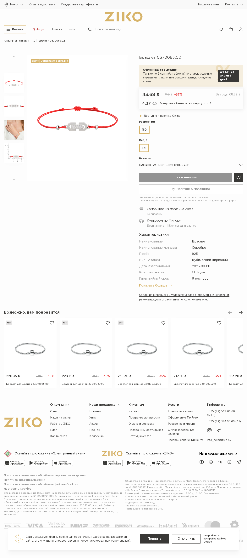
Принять (154, 538)
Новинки (56, 29)
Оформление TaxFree (183, 418)
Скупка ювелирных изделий (181, 432)
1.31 (144, 148)
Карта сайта (58, 436)
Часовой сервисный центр (186, 440)
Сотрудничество (140, 436)
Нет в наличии (185, 177)
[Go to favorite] (220, 29)
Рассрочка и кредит (181, 424)
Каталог (134, 411)
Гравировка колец (180, 411)
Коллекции (96, 436)
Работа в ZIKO (60, 424)
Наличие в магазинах (194, 189)
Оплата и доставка (42, 4)
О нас (54, 411)
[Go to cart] (230, 29)
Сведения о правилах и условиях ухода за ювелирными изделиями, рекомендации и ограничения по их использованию (184, 297)
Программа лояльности (144, 418)
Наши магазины (208, 4)
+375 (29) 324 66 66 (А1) (224, 421)
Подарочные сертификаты (79, 4)
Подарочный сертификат (146, 430)
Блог (53, 430)
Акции (93, 424)
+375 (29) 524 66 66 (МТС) (221, 413)
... (34, 40)
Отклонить (186, 538)
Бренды (94, 430)
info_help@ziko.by (219, 440)
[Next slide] (241, 312)
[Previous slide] (230, 312)
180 (144, 130)
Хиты (72, 29)
